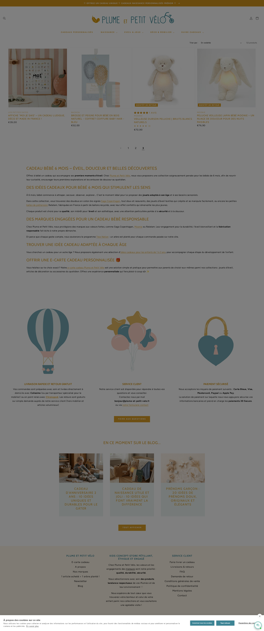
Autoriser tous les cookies (202, 623)
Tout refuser (225, 623)
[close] (259, 616)
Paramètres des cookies (248, 623)
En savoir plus (32, 626)
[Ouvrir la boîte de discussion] (258, 625)
